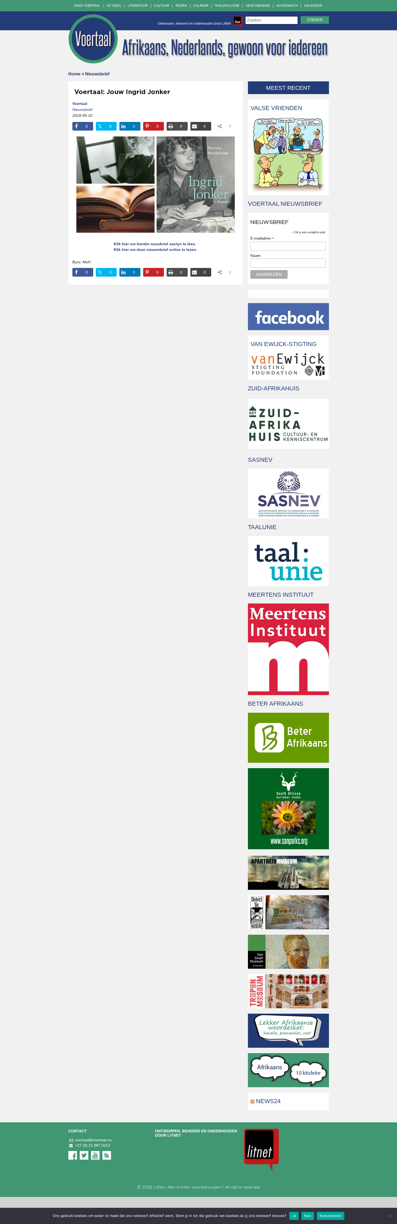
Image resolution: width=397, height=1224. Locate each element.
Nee (307, 1215)
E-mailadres (262, 238)
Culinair (200, 6)
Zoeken (314, 20)
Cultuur (161, 6)
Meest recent (288, 88)
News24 (268, 1101)
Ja (294, 1215)
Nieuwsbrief (97, 74)
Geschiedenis (258, 6)
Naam (255, 255)
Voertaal (79, 103)
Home (74, 74)
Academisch (287, 6)
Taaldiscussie (227, 6)
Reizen (181, 6)
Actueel (114, 6)
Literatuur (138, 6)
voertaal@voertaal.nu (93, 1140)
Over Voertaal (87, 6)
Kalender (313, 6)
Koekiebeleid (330, 1215)
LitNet (159, 1187)
